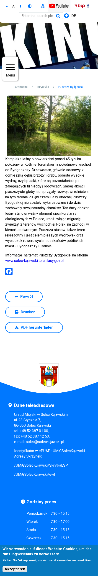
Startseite (21, 87)
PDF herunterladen (37, 327)
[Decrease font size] (7, 6)
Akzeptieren (15, 569)
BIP (80, 6)
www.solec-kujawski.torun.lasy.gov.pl (34, 260)
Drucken (28, 312)
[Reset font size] (13, 6)
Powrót (26, 296)
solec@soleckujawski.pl (45, 442)
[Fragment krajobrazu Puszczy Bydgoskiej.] (49, 126)
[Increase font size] (20, 6)
